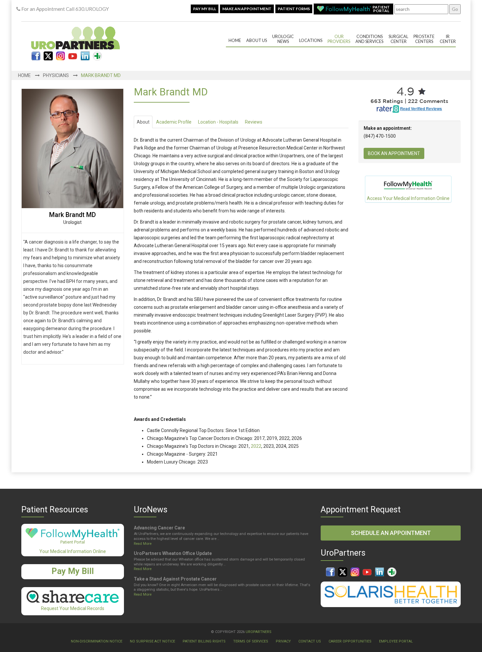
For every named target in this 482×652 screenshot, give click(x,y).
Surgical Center (398, 39)
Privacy (283, 641)
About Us (256, 40)
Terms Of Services (250, 641)
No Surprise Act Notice (152, 641)
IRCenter (448, 39)
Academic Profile (173, 122)
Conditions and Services (369, 39)
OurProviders (339, 39)
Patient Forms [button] (294, 8)
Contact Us (309, 641)
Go (455, 9)
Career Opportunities (350, 641)
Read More (142, 544)
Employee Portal (396, 641)
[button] (353, 9)
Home (235, 40)
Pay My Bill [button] (204, 8)
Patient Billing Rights (204, 641)
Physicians (56, 75)
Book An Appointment (394, 153)
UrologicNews (283, 39)
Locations (310, 40)
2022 (256, 446)
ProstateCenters (423, 39)
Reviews (253, 122)
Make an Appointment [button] (246, 8)
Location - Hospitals (218, 122)
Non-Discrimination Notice (96, 641)
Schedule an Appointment (391, 532)
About (143, 122)
